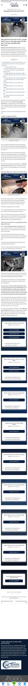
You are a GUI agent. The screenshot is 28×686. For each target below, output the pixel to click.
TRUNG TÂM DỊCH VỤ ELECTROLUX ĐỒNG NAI (14, 78)
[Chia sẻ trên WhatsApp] (8, 592)
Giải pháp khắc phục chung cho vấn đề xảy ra (13, 68)
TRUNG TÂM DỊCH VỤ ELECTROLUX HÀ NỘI (13, 73)
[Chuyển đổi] (4, 343)
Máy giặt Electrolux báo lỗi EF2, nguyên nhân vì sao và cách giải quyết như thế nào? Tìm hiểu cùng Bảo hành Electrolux (14, 64)
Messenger (19, 685)
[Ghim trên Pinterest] (17, 592)
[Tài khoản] (24, 4)
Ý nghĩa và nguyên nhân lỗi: (10, 67)
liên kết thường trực (14, 598)
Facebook (3, 685)
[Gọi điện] (14, 683)
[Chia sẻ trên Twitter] (13, 592)
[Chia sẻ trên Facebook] (10, 592)
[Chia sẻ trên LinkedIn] (20, 592)
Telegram (24, 685)
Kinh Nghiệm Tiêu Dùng (12, 9)
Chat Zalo (8, 685)
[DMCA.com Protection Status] (14, 677)
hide (16, 59)
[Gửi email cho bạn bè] (15, 592)
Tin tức (19, 9)
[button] (2, 4)
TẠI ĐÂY (9, 304)
